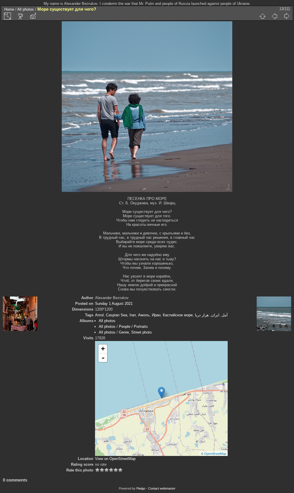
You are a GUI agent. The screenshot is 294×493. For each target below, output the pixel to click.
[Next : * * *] (287, 16)
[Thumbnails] (262, 16)
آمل (225, 315)
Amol (99, 315)
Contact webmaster (161, 488)
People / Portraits (133, 326)
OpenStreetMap (215, 453)
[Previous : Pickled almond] (274, 16)
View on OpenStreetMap (115, 459)
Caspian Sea (116, 315)
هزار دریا (202, 315)
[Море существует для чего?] (161, 392)
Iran (132, 315)
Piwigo (140, 488)
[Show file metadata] (33, 16)
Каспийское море (178, 315)
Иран (156, 315)
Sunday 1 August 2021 (114, 303)
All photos (25, 9)
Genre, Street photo (135, 332)
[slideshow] (21, 16)
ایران (215, 315)
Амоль (144, 315)
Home (9, 9)
